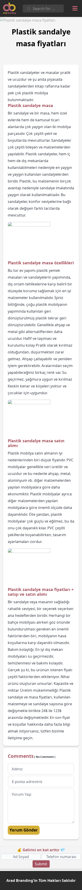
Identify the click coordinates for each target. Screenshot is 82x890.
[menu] (75, 8)
